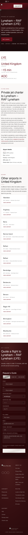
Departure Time (7, 399)
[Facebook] (19, 1)
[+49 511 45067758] (11, 1)
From (4, 381)
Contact (3, 514)
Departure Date (7, 393)
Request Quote (13, 450)
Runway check (5, 517)
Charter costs (5, 520)
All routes (17, 504)
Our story (17, 468)
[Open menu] (25, 6)
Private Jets (4, 492)
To (4, 387)
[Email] (22, 1)
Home (2, 43)
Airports (7, 43)
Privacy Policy (18, 471)
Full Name (6, 414)
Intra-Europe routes (19, 498)
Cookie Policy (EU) (19, 474)
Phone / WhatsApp (7, 426)
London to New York (20, 492)
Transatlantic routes (19, 495)
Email (4, 420)
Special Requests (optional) (10, 433)
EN (6, 1)
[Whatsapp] (14, 1)
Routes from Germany (20, 501)
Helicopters (4, 495)
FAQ (3, 511)
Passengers (6, 406)
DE (8, 1)
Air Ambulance (5, 498)
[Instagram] (16, 1)
